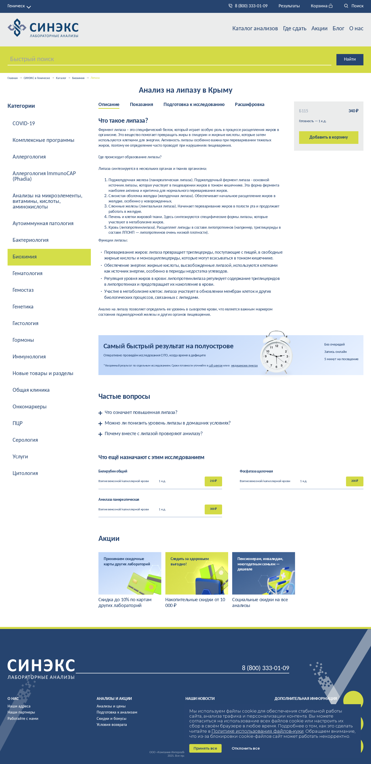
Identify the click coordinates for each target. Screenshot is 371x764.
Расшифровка (249, 104)
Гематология (27, 274)
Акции (319, 29)
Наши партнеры (21, 712)
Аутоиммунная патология (43, 224)
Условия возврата (112, 725)
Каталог (61, 78)
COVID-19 (24, 124)
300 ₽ (213, 509)
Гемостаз (23, 290)
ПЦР (17, 424)
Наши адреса (19, 706)
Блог (338, 29)
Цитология (25, 474)
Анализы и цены (111, 706)
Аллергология (29, 157)
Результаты (289, 6)
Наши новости (200, 699)
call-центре (215, 365)
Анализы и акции (114, 699)
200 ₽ (354, 481)
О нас (356, 29)
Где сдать (294, 29)
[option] (114, 105)
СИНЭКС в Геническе (37, 78)
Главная (13, 78)
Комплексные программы (43, 140)
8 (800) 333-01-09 (251, 6)
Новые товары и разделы (43, 374)
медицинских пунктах (244, 365)
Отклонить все (246, 748)
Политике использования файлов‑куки (257, 731)
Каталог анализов (255, 29)
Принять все (205, 748)
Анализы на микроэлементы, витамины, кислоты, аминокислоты (47, 201)
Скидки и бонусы (111, 719)
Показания (141, 104)
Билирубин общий (112, 471)
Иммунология (29, 357)
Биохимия (78, 78)
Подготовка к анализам (117, 712)
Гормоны (23, 340)
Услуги (20, 457)
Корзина (320, 6)
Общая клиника (31, 390)
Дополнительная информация (306, 699)
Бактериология (30, 240)
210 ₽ (213, 481)
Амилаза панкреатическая (118, 500)
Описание (108, 104)
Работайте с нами (23, 719)
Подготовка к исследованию (194, 104)
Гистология (25, 324)
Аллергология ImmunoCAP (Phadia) (44, 176)
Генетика (23, 307)
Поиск (357, 6)
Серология (25, 440)
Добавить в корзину (328, 137)
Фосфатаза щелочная (256, 471)
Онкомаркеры (30, 407)
